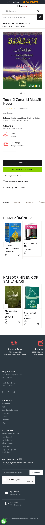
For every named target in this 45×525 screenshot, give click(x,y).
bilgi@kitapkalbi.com (9, 383)
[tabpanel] (22, 60)
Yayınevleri (6, 413)
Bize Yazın (5, 420)
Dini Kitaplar (15, 26)
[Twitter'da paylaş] (16, 187)
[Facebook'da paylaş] (12, 187)
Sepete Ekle (22, 163)
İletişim (4, 423)
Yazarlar (4, 416)
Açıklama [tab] (6, 202)
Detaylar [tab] (17, 202)
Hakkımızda (6, 404)
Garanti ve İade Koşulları (10, 410)
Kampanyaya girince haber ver (15, 181)
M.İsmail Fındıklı (7, 443)
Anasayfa (5, 26)
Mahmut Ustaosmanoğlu (10, 434)
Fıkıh (23, 26)
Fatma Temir (6, 446)
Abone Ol (36, 472)
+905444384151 (7, 386)
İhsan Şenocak (7, 437)
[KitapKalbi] (22, 6)
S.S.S (3, 407)
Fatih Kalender (7, 440)
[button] (9, 11)
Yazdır (22, 188)
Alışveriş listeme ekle (12, 176)
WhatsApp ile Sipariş (24, 169)
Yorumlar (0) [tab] (29, 202)
